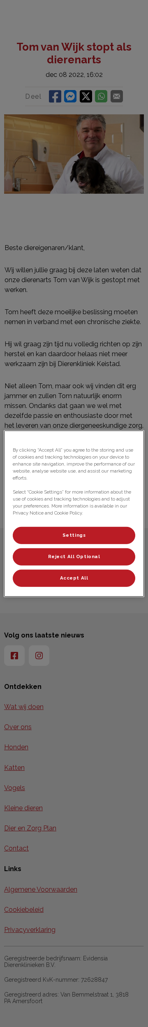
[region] (74, 513)
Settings (74, 535)
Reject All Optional (74, 556)
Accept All (74, 578)
